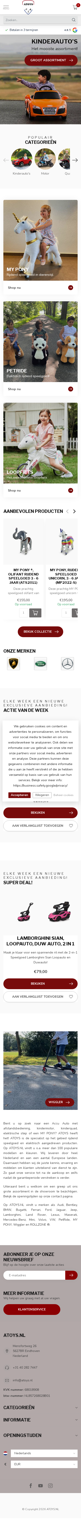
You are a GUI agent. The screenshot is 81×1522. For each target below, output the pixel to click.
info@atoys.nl (23, 1380)
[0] (75, 7)
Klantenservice (32, 1309)
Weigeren (42, 795)
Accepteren (19, 795)
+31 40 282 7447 (25, 1367)
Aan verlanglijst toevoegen (37, 826)
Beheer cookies (64, 795)
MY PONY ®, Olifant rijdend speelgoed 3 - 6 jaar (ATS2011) (23, 576)
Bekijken (38, 813)
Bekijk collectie (38, 632)
